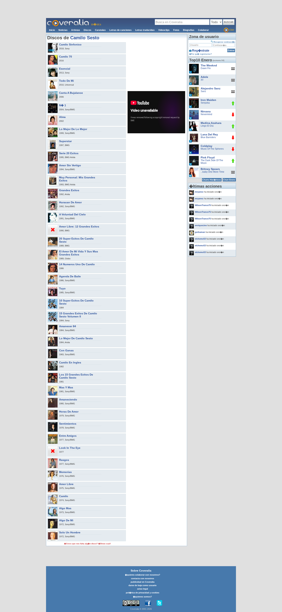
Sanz (203, 91)
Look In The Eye (69, 447)
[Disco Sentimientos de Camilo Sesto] (53, 423)
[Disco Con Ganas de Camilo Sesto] (53, 350)
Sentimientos (67, 423)
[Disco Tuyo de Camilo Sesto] (53, 288)
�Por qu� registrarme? (200, 54)
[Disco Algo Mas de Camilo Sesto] (53, 508)
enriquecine (201, 225)
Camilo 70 (65, 56)
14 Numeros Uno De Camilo (77, 264)
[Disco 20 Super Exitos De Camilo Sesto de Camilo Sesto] (53, 238)
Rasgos (64, 459)
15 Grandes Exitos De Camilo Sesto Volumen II (78, 315)
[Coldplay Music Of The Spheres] (194, 145)
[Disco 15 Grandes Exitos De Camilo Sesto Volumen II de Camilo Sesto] (53, 313)
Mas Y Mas (66, 387)
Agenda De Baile (70, 276)
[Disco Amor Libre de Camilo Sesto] (53, 484)
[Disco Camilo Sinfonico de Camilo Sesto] (53, 44)
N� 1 (62, 105)
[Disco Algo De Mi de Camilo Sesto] (53, 520)
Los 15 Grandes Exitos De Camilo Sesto (76, 376)
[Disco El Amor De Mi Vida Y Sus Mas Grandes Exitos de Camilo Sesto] (53, 251)
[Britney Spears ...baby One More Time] (194, 168)
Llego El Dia (207, 125)
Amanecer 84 (67, 326)
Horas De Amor (68, 411)
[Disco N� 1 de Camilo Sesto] (53, 104)
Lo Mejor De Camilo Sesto (76, 338)
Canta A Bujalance (71, 92)
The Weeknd (209, 65)
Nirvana (206, 111)
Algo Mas (65, 508)
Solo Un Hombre (69, 532)
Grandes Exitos (69, 190)
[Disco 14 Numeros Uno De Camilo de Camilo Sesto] (53, 264)
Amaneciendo (68, 399)
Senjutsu (205, 102)
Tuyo (62, 288)
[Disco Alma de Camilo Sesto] (53, 116)
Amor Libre (66, 484)
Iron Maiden (208, 99)
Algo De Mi (66, 520)
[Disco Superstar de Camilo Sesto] (53, 141)
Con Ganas (66, 350)
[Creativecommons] (131, 603)
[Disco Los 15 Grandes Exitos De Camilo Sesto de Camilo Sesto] (53, 374)
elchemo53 (200, 239)
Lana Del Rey (209, 134)
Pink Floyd (208, 157)
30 (202, 79)
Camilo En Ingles (70, 362)
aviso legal (142, 589)
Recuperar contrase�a (224, 42)
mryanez (199, 192)
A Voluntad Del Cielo (72, 214)
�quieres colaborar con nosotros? (142, 575)
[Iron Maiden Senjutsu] (194, 99)
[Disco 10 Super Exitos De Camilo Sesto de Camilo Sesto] (53, 300)
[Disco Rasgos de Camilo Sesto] (53, 459)
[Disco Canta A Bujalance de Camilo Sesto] (53, 92)
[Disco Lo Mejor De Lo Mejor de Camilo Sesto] (53, 129)
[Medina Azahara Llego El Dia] (194, 122)
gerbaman (200, 232)
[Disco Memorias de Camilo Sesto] (53, 471)
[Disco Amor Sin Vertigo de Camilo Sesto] (53, 165)
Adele (204, 76)
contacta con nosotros (142, 578)
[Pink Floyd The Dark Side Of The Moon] (194, 157)
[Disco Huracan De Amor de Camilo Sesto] (53, 202)
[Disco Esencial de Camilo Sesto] (53, 68)
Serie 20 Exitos (68, 153)
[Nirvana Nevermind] (194, 111)
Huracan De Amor (70, 202)
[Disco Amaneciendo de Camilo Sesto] (53, 399)
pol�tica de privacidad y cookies (142, 592)
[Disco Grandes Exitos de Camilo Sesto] (53, 190)
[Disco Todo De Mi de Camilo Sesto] (53, 80)
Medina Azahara (211, 122)
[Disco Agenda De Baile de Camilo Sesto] (53, 276)
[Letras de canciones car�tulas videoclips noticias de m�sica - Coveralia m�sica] (68, 20)
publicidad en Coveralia (142, 582)
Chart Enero (229, 180)
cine (231, 29)
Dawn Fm (206, 68)
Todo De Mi (66, 80)
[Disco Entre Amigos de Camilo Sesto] (53, 435)
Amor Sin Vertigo (70, 165)
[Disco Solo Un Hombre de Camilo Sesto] (53, 532)
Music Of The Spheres (212, 148)
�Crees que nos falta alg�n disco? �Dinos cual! (87, 544)
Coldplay (206, 145)
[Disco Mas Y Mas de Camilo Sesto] (53, 387)
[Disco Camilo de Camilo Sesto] (53, 496)
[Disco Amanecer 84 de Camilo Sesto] (53, 326)
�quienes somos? (142, 597)
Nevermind (206, 114)
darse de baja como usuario (143, 585)
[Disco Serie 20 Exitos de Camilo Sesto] (53, 153)
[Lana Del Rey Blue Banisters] (194, 134)
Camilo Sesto (84, 37)
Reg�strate (200, 50)
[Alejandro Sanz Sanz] (194, 88)
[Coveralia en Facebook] (148, 603)
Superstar (65, 141)
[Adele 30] (194, 76)
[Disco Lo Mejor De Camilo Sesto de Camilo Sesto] (53, 338)
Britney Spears (210, 169)
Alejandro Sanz (210, 88)
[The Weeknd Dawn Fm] (194, 65)
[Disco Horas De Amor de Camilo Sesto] (53, 411)
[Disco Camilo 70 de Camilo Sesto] (53, 56)
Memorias (65, 472)
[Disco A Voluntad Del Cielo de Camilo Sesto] (53, 214)
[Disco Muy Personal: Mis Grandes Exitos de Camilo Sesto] (53, 177)
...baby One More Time (212, 172)
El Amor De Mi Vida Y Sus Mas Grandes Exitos (78, 253)
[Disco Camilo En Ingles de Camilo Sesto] (53, 362)
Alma (62, 117)
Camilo (63, 496)
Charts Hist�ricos (211, 180)
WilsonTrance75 (203, 205)
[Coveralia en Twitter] (159, 603)
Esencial (64, 68)
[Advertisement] (141, 8)
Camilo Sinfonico (70, 44)
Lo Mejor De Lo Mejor (73, 129)
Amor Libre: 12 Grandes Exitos (79, 226)
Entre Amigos (68, 435)
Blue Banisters (208, 137)
